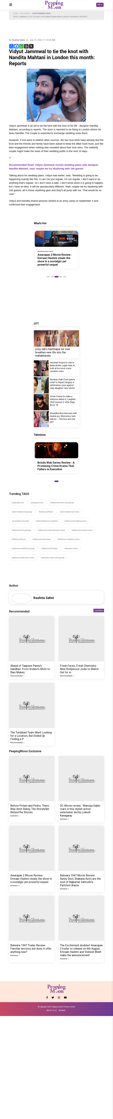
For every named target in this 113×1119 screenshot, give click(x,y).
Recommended (16, 676)
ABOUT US (50, 1010)
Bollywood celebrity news (69, 539)
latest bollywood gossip (22, 512)
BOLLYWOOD (25, 13)
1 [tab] (48, 276)
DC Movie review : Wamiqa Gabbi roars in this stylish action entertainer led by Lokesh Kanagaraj (80, 810)
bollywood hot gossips (21, 530)
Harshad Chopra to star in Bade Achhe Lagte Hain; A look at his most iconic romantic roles (62, 367)
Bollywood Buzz (19, 539)
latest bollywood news (69, 512)
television (40, 434)
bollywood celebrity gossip (23, 548)
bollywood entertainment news (51, 530)
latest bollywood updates (47, 521)
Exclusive (14, 816)
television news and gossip (52, 558)
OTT (36, 323)
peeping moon (37, 502)
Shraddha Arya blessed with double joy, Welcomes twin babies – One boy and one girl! (63, 417)
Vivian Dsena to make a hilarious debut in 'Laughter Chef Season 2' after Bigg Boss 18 (63, 400)
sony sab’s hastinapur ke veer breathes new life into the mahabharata (52, 352)
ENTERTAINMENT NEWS (41, 13)
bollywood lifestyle (49, 548)
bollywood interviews (42, 539)
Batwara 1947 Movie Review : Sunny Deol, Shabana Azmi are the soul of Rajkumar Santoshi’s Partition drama (80, 880)
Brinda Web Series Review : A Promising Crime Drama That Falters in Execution (56, 466)
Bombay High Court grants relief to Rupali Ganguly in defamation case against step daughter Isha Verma (62, 383)
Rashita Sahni (18, 40)
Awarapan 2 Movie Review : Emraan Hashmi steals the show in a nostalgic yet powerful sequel (54, 259)
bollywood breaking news (76, 521)
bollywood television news (23, 558)
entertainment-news (45, 251)
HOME (15, 13)
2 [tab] (52, 276)
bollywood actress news (82, 530)
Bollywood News (46, 512)
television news (71, 548)
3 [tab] (56, 276)
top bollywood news (20, 521)
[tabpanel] (56, 250)
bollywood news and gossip (62, 502)
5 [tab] (64, 276)
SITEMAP (62, 1010)
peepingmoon (18, 502)
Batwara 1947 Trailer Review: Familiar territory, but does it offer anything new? (31, 949)
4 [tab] (60, 276)
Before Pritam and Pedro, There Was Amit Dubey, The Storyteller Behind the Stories (29, 809)
